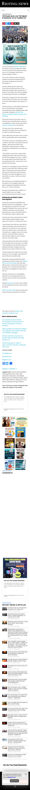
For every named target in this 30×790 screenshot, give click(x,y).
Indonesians (12, 376)
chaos (17, 374)
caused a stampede (8, 125)
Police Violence (10, 380)
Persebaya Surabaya (17, 378)
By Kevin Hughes (17, 611)
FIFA (21, 374)
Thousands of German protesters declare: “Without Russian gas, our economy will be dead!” (16, 615)
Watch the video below (9, 290)
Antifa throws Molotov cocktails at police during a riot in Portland (14, 114)
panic (8, 378)
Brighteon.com (6, 360)
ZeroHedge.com (7, 353)
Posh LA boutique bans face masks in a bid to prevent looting (18, 703)
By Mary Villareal (17, 699)
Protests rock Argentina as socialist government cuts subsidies (17, 755)
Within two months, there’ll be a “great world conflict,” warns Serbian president (18, 623)
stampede (10, 381)
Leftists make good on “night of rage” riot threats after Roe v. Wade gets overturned (14, 345)
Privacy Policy (12, 777)
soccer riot (23, 380)
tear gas (15, 381)
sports (4, 381)
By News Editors (17, 638)
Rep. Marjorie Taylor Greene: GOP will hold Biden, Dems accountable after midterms (17, 716)
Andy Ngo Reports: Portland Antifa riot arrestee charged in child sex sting (18, 660)
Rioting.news (10, 283)
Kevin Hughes (13, 20)
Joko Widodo (20, 376)
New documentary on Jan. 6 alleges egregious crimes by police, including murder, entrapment (17, 688)
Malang (4, 378)
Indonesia (5, 376)
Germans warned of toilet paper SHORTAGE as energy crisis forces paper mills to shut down (16, 748)
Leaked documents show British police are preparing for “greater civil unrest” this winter (18, 653)
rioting (17, 380)
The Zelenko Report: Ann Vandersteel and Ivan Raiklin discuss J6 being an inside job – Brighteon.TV (17, 696)
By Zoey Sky (16, 668)
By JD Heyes (16, 676)
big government (10, 374)
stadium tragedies (19, 66)
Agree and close (14, 780)
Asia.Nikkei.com (7, 356)
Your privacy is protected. (9, 408)
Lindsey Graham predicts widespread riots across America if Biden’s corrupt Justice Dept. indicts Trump (17, 673)
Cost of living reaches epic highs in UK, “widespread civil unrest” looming (18, 709)
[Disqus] (15, 495)
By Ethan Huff (16, 618)
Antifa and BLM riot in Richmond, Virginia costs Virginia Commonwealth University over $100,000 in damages (14, 330)
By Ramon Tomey (17, 684)
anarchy (14, 372)
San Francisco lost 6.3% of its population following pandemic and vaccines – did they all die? (17, 741)
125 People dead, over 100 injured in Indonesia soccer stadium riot (17, 608)
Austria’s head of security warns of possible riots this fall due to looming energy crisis (13, 338)
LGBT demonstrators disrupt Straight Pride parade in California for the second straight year (17, 681)
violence (21, 381)
